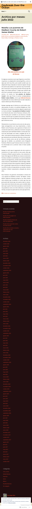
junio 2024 (5, 277)
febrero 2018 (6, 427)
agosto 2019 (6, 393)
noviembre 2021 (7, 328)
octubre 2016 (6, 461)
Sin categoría (6, 486)
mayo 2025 (5, 253)
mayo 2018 (5, 420)
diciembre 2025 (6, 241)
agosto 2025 (6, 246)
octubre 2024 (6, 268)
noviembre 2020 (7, 357)
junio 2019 (5, 398)
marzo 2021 (5, 347)
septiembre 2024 (7, 270)
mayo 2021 (5, 343)
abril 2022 (5, 316)
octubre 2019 (6, 389)
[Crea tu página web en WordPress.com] (16, 2)
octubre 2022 (6, 302)
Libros (6, 36)
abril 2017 (5, 452)
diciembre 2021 (6, 326)
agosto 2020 (6, 364)
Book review (25, 34)
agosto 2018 (6, 415)
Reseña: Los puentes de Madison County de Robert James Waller (14, 30)
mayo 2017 (5, 449)
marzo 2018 (5, 425)
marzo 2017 (5, 454)
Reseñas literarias (15, 34)
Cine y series (6, 471)
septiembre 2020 (7, 362)
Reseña (25, 36)
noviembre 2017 (7, 435)
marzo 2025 (5, 258)
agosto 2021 (6, 335)
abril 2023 (5, 287)
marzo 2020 (5, 377)
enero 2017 (5, 459)
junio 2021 (5, 340)
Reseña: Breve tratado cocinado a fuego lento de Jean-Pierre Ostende (11, 229)
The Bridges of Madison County (15, 38)
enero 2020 (5, 381)
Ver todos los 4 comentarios (9, 193)
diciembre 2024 (6, 263)
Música (4, 481)
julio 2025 (5, 248)
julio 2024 (5, 275)
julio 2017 (5, 444)
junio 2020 (5, 369)
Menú (3, 11)
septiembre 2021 (7, 333)
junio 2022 (5, 311)
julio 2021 (5, 338)
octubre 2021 (6, 331)
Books (3, 36)
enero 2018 (5, 430)
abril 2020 (5, 374)
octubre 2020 (6, 360)
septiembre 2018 (7, 413)
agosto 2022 (6, 306)
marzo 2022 (5, 318)
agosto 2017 (6, 442)
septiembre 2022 (7, 304)
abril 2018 (5, 422)
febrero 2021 (6, 350)
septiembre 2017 (7, 439)
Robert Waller (5, 38)
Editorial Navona (25, 98)
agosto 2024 (6, 273)
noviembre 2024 (7, 265)
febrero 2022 (6, 321)
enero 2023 (5, 294)
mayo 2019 (5, 401)
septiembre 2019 (7, 391)
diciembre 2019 (6, 384)
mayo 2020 (5, 372)
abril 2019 (5, 403)
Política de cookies (11, 502)
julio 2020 (5, 367)
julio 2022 (5, 309)
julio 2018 (5, 418)
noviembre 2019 (7, 386)
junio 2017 (5, 447)
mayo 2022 (5, 314)
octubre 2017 (6, 437)
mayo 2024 (5, 280)
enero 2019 (5, 406)
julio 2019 (5, 396)
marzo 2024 (5, 282)
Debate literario (6, 474)
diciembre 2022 (6, 297)
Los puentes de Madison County (15, 36)
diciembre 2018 (6, 408)
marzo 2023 (5, 289)
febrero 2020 (6, 379)
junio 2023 (5, 285)
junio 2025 (5, 251)
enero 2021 (5, 352)
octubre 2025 (6, 243)
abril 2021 (5, 345)
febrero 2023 (6, 292)
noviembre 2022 (7, 299)
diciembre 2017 (6, 432)
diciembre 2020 (6, 355)
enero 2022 (5, 323)
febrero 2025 (6, 260)
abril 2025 (5, 256)
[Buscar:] (29, 11)
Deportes (5, 476)
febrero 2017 (6, 456)
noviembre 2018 (7, 410)
